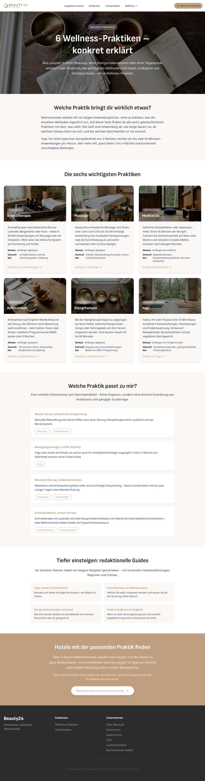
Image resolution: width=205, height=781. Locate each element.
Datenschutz (114, 735)
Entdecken (94, 5)
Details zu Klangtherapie (90, 356)
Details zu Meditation (155, 267)
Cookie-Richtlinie (116, 745)
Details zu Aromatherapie (23, 267)
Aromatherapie (45, 529)
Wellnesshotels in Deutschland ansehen (100, 690)
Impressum (113, 729)
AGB (108, 740)
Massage (42, 431)
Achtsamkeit (62, 497)
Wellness (130, 5)
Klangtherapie (61, 431)
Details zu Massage (86, 267)
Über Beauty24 (115, 724)
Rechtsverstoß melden (120, 750)
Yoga (39, 464)
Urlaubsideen (112, 5)
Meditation (43, 497)
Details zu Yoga (152, 356)
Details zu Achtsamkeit (21, 356)
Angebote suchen (74, 5)
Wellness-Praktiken (66, 724)
